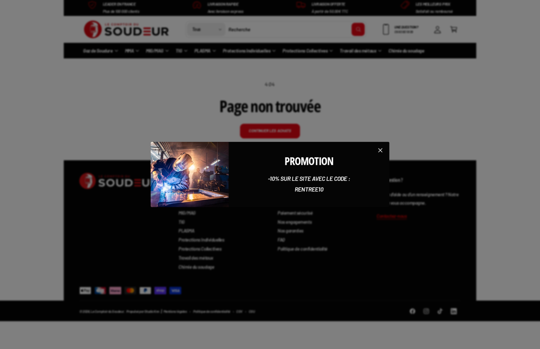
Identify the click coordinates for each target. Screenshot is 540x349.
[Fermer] (380, 150)
